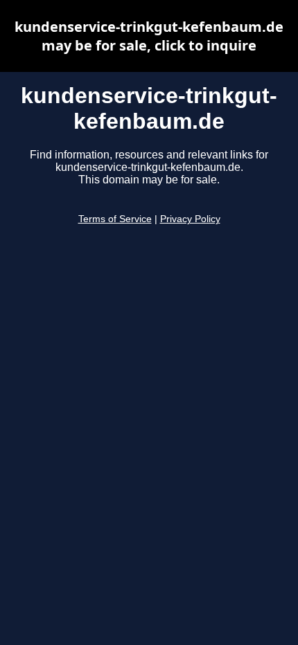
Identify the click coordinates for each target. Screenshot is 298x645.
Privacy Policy (190, 219)
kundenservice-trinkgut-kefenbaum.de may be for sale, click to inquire (149, 36)
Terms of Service (115, 219)
